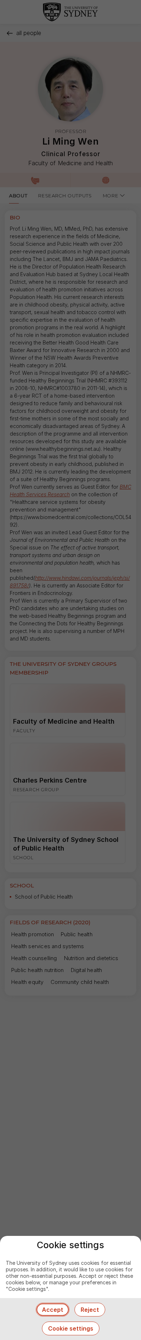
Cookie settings (70, 1328)
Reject (90, 1309)
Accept (52, 1309)
